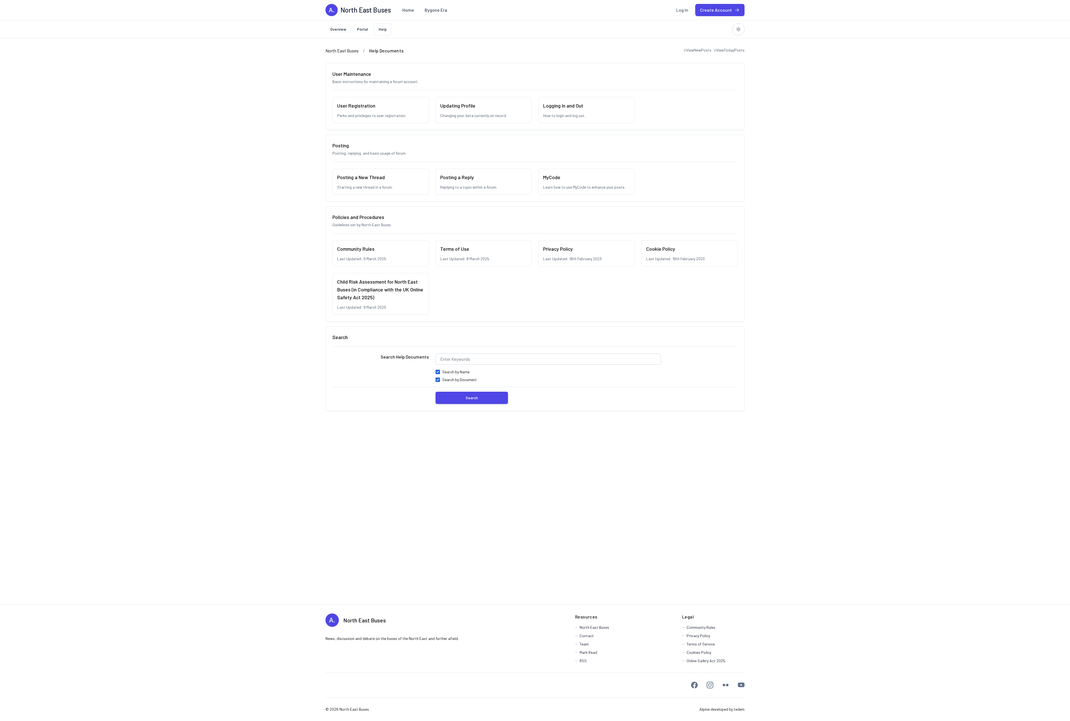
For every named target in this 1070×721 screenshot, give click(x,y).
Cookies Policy (699, 652)
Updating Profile (457, 106)
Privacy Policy (558, 249)
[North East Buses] (331, 10)
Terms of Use (454, 249)
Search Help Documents (405, 356)
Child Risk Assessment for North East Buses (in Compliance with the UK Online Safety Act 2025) (380, 289)
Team (584, 644)
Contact (587, 635)
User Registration (356, 106)
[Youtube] (741, 685)
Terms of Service (701, 644)
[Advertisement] (535, 508)
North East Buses (364, 620)
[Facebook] (694, 685)
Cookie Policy (660, 249)
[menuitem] (408, 10)
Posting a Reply (457, 177)
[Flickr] (725, 685)
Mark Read (588, 652)
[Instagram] (710, 685)
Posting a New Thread (361, 177)
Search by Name (456, 371)
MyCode (551, 177)
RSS (583, 660)
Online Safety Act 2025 (706, 660)
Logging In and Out (563, 106)
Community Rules (355, 249)
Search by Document (459, 379)
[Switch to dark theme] (738, 29)
